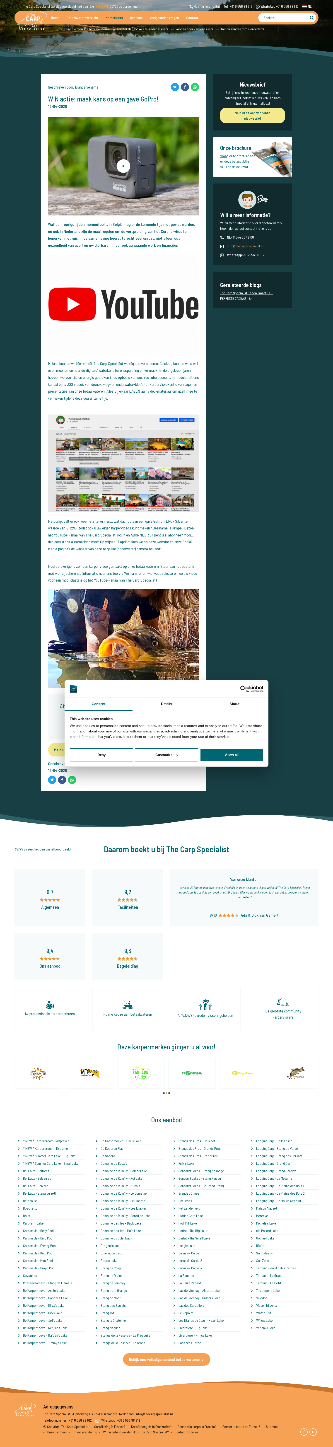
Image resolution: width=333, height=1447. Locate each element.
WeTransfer (133, 573)
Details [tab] (166, 704)
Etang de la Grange (114, 1290)
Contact (192, 17)
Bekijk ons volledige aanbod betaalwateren (164, 1359)
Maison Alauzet (266, 1208)
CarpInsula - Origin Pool (39, 1268)
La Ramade (186, 1275)
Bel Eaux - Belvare (35, 1186)
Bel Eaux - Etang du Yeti (39, 1193)
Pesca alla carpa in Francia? (197, 1426)
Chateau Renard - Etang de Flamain (47, 1283)
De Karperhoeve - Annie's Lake (44, 1290)
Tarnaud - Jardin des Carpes (276, 1268)
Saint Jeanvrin (266, 1253)
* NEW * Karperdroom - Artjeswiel (46, 1141)
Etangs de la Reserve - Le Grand (123, 1343)
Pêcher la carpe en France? (241, 1426)
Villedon (261, 1298)
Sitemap (272, 1426)
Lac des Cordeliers (192, 1305)
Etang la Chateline (113, 1320)
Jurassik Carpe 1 (190, 1253)
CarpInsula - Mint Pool (38, 1260)
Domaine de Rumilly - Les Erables (124, 1208)
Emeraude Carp (111, 1253)
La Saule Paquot (190, 1283)
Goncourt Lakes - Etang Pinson (200, 1178)
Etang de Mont (111, 1298)
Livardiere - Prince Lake (195, 1335)
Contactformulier (186, 1432)
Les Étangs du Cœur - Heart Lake (201, 1320)
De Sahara (108, 1156)
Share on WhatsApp (195, 87)
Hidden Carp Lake (191, 1215)
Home (55, 17)
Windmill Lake (265, 1328)
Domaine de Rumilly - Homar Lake (124, 1171)
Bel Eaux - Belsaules (37, 1178)
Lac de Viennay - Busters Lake (199, 1298)
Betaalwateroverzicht (82, 17)
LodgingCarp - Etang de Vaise (277, 1148)
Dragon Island (110, 1245)
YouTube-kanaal (66, 534)
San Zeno (262, 1260)
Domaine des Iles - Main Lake (121, 1230)
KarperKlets (114, 17)
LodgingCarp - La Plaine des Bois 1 (280, 1186)
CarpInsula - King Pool (38, 1253)
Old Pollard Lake (267, 1230)
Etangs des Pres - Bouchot (197, 1141)
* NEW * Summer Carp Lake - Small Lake (51, 1163)
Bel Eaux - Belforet (36, 1171)
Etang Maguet (110, 1328)
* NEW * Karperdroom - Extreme (45, 1148)
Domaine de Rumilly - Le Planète (123, 1200)
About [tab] (234, 704)
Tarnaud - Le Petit (268, 1283)
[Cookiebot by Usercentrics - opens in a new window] (243, 689)
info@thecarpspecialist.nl (245, 246)
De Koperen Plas (112, 1148)
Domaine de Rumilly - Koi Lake (121, 1178)
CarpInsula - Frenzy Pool (39, 1245)
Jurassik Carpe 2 (190, 1260)
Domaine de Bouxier (115, 1163)
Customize (163, 755)
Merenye (262, 1215)
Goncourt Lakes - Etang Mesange (201, 1171)
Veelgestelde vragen (164, 17)
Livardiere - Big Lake (193, 1328)
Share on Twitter (175, 87)
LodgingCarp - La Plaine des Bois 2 (280, 1193)
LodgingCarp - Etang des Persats (279, 1156)
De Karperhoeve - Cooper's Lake (45, 1298)
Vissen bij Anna (266, 1305)
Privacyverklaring (85, 1432)
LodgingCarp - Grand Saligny (276, 1171)
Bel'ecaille (30, 1200)
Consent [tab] (98, 704)
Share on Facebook (185, 87)
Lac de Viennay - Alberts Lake (199, 1290)
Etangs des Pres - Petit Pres (198, 1156)
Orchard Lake (265, 1238)
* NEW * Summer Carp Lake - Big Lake (49, 1156)
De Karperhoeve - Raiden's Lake (45, 1335)
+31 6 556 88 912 (241, 6)
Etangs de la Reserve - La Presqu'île (125, 1335)
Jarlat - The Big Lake (193, 1230)
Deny (101, 755)
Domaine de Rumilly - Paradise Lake (126, 1215)
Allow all (232, 755)
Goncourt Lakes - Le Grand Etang (201, 1186)
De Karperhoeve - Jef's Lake (43, 1320)
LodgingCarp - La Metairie (274, 1178)
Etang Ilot (107, 1313)
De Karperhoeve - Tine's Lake (121, 1141)
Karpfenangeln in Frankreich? (151, 1426)
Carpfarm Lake (33, 1223)
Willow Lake (264, 1320)
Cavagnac (30, 1275)
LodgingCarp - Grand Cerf (274, 1163)
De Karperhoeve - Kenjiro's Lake (45, 1328)
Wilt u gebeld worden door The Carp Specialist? (136, 1432)
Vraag (224, 156)
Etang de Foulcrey (113, 1283)
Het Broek (185, 1200)
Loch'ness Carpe (190, 1343)
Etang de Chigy (111, 1268)
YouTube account (156, 377)
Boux (26, 1215)
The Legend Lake (268, 1290)
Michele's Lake (266, 1223)
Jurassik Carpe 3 (190, 1268)
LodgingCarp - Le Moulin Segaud (278, 1200)
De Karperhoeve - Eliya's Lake (44, 1305)
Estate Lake (109, 1260)
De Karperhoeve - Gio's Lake (42, 1313)
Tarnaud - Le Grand (269, 1275)
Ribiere (261, 1245)
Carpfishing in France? (109, 1426)
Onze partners (57, 1432)
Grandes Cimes (189, 1193)
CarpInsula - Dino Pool (38, 1238)
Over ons (136, 17)
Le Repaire (186, 1313)
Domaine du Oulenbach (116, 1238)
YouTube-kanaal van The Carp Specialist (125, 579)
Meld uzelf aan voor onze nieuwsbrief (252, 115)
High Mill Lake (188, 1223)
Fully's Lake (186, 1163)
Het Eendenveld (189, 1208)
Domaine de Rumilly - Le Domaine (124, 1193)
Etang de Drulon (112, 1275)
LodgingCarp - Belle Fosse (274, 1141)
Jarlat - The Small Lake (194, 1238)
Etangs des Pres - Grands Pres (200, 1148)
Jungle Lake (187, 1245)
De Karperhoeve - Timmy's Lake (45, 1343)
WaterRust (263, 1313)
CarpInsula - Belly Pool (38, 1230)
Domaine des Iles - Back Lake (121, 1223)
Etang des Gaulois (113, 1305)
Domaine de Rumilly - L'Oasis (120, 1186)
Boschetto (30, 1208)
